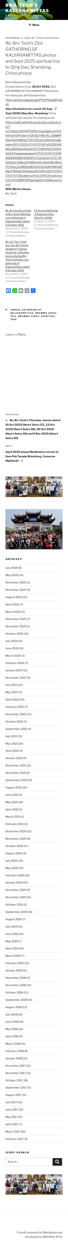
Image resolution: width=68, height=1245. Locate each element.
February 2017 (14, 1139)
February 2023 (14, 707)
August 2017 (13, 1095)
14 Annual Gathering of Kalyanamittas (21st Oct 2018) (46, 214)
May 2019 (11, 941)
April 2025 (12, 604)
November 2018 (15, 985)
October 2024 (14, 633)
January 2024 (14, 670)
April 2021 (11, 809)
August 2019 (13, 919)
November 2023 (15, 677)
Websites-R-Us (53, 1236)
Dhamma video (29, 316)
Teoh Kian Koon (47, 38)
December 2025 (15, 582)
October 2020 (14, 846)
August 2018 (13, 1007)
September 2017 (16, 1087)
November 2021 (15, 772)
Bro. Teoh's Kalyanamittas (27, 8)
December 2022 (15, 714)
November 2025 (15, 589)
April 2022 (12, 750)
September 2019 (16, 912)
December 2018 (15, 977)
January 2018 (13, 1058)
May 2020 (11, 868)
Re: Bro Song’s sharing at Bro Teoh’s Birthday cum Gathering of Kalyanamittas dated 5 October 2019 (18, 217)
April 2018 (12, 1036)
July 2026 (11, 567)
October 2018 (14, 992)
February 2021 (14, 824)
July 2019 (11, 926)
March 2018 (13, 1043)
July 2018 (11, 1014)
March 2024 (13, 655)
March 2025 (13, 611)
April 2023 (12, 699)
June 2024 (12, 648)
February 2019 (14, 963)
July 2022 (11, 736)
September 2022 (16, 729)
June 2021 (11, 794)
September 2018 (16, 999)
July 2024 (11, 641)
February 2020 (14, 875)
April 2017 (11, 1124)
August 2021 (13, 787)
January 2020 (14, 882)
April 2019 (12, 948)
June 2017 (11, 1109)
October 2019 (14, 904)
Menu (35, 24)
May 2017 (11, 1117)
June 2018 (11, 1021)
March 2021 (12, 816)
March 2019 (13, 955)
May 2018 (11, 1029)
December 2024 (15, 619)
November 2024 (15, 626)
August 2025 (13, 597)
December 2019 (15, 890)
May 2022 (11, 743)
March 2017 (12, 1131)
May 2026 (11, 575)
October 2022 (14, 721)
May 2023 (11, 692)
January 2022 (13, 758)
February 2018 (14, 1051)
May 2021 (11, 802)
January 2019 (13, 970)
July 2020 (11, 860)
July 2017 (11, 1102)
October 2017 (14, 1080)
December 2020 (15, 831)
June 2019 (11, 934)
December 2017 (15, 1065)
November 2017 (15, 1073)
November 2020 (15, 838)
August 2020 (13, 853)
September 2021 (16, 780)
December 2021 (15, 765)
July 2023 (11, 685)
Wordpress (50, 1232)
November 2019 (15, 897)
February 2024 (14, 663)
